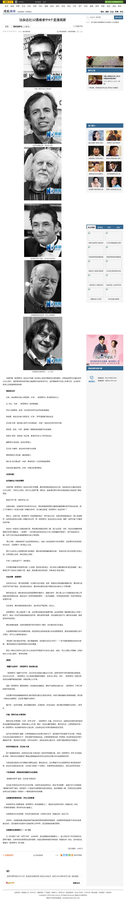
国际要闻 (21, 12)
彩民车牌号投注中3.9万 (16, 876)
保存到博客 (71, 31)
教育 (97, 6)
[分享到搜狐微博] (61, 855)
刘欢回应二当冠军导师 (113, 285)
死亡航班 (94, 22)
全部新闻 (101, 892)
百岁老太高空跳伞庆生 (113, 271)
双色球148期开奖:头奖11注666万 (38, 876)
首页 (6, 6)
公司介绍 (87, 892)
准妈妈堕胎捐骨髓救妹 (113, 257)
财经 (57, 6)
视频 (46, 6)
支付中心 (33, 892)
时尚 (86, 6)
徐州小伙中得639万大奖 (61, 876)
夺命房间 (108, 22)
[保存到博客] (78, 855)
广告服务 (47, 892)
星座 (119, 6)
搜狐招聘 (40, 892)
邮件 (44, 2)
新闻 (12, 6)
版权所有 (84, 895)
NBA (40, 6)
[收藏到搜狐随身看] (69, 855)
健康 (91, 6)
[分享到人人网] (67, 855)
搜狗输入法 (25, 892)
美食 (114, 6)
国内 (102, 12)
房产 (80, 6)
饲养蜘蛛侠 (101, 22)
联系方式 (62, 892)
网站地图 (94, 892)
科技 (69, 6)
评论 (121, 12)
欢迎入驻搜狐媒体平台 (115, 2)
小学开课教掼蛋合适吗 (113, 243)
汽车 (74, 6)
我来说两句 (21, 26)
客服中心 (54, 892)
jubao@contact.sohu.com (71, 898)
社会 (112, 12)
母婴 (103, 6)
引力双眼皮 (115, 22)
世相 (63, 6)
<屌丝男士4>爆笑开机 (96, 285)
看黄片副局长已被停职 (96, 243)
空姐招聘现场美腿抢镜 (96, 257)
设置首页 (17, 892)
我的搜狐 (38, 2)
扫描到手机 (79, 26)
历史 (29, 6)
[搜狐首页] (8, 2)
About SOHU (78, 892)
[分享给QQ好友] (64, 855)
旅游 (108, 6)
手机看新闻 (62, 31)
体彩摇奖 (75, 876)
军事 (18, 6)
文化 (23, 6)
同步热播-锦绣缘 (113, 299)
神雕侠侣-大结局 (96, 299)
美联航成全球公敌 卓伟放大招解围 (106, 88)
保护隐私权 (69, 892)
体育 (35, 6)
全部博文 (109, 892)
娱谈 (52, 6)
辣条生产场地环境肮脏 (96, 271)
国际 (107, 12)
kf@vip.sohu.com (111, 381)
